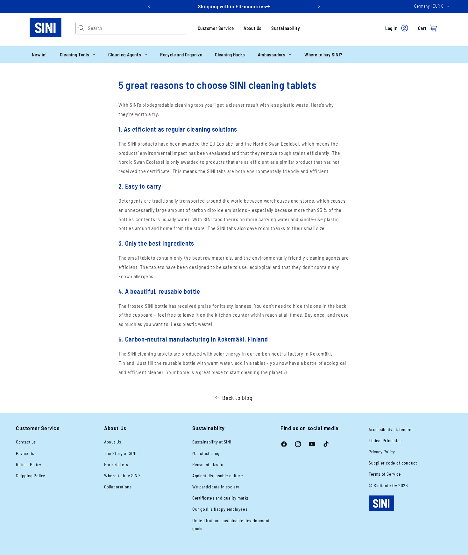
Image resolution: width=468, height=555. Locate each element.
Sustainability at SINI (211, 441)
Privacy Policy (382, 451)
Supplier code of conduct (393, 462)
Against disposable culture (217, 475)
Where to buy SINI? (122, 475)
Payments (25, 453)
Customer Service (216, 28)
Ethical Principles (385, 440)
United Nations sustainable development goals (231, 524)
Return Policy (28, 464)
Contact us (26, 441)
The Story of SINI (120, 453)
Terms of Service (385, 474)
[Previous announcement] (149, 6)
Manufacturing (206, 453)
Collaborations (117, 486)
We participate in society (215, 486)
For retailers (116, 464)
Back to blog (237, 397)
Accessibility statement (391, 429)
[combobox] (137, 28)
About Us (253, 28)
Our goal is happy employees (219, 509)
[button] (78, 54)
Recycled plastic (207, 464)
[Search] (81, 28)
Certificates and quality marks (220, 498)
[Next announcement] (319, 6)
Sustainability (285, 28)
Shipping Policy (30, 475)
